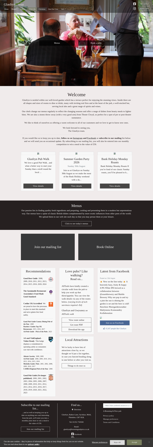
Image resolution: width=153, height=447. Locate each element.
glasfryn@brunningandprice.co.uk (76, 429)
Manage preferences (110, 419)
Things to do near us (76, 366)
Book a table (144, 8)
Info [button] (62, 9)
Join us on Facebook (115, 323)
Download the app (76, 329)
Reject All (117, 442)
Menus (57, 43)
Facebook (91, 138)
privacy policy (33, 444)
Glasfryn (9, 4)
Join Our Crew (53, 9)
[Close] (149, 442)
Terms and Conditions (111, 422)
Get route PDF (76, 325)
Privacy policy (108, 416)
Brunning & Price (111, 411)
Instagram (77, 138)
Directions (77, 409)
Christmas (42, 9)
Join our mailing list (35, 429)
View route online (76, 320)
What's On (32, 9)
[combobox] (117, 405)
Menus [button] (13, 9)
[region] (76, 442)
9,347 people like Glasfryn (116, 329)
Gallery (22, 9)
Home (6, 9)
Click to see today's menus (76, 223)
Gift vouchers (144, 4)
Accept (134, 442)
